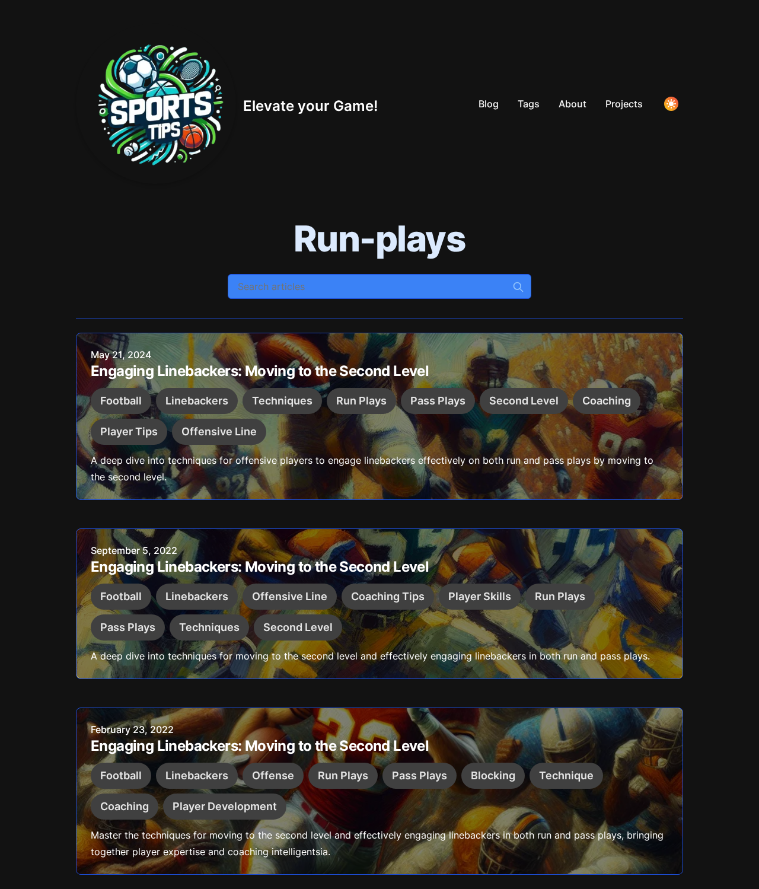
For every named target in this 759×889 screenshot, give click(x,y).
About (572, 104)
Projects (624, 104)
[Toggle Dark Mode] (671, 103)
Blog (489, 104)
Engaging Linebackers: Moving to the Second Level (260, 371)
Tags (529, 104)
